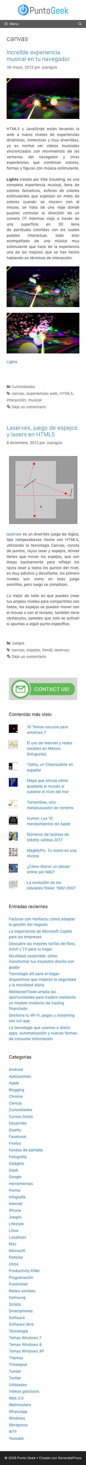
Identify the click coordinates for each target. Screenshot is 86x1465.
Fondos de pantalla (26, 1150)
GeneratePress (70, 1458)
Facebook (17, 1136)
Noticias (16, 1257)
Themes (16, 1358)
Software (17, 1318)
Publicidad (18, 1284)
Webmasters (20, 1405)
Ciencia (15, 1103)
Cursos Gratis (21, 1116)
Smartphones (21, 1311)
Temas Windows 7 (25, 1338)
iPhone (15, 1210)
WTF (13, 1431)
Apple (14, 1083)
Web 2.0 (16, 1398)
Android (16, 1069)
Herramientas (21, 1183)
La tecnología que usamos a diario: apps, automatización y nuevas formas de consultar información (43, 1033)
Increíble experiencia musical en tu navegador (38, 55)
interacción (16, 400)
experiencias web (42, 393)
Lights (12, 362)
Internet (15, 1203)
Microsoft (17, 1250)
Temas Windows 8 (25, 1344)
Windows (17, 1418)
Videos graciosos (24, 1391)
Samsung (17, 1297)
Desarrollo (18, 1123)
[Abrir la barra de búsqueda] (80, 24)
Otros (14, 1264)
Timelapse (18, 1364)
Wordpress (18, 1425)
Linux (13, 1230)
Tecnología (18, 1331)
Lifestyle (16, 1224)
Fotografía (18, 1157)
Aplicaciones (20, 1076)
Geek (13, 1170)
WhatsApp (18, 1411)
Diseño (15, 1130)
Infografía (17, 1197)
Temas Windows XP (26, 1351)
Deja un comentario (29, 407)
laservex (14, 534)
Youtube (16, 1438)
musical (35, 400)
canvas (18, 393)
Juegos (18, 643)
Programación (21, 1277)
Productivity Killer (24, 1270)
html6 (47, 650)
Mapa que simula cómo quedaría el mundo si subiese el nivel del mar (48, 786)
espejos (33, 650)
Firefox (15, 1143)
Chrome (16, 1096)
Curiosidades (23, 386)
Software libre (21, 1324)
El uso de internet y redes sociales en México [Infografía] (49, 748)
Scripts (15, 1304)
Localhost (17, 1237)
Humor (15, 1190)
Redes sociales (22, 1291)
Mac (12, 1244)
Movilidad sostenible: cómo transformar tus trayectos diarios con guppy (41, 961)
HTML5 (66, 393)
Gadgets (16, 1163)
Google (15, 1177)
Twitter (15, 1378)
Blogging (16, 1090)
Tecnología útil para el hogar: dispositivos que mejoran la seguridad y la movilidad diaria (42, 979)
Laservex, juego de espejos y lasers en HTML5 (42, 431)
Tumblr (15, 1371)
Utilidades (18, 1385)
